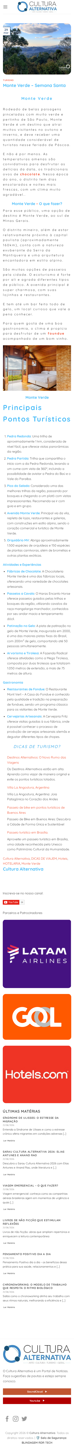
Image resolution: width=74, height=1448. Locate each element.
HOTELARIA (11, 863)
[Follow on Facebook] (7, 1419)
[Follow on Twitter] (24, 1419)
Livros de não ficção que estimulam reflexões (32, 1221)
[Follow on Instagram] (16, 1419)
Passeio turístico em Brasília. (27, 832)
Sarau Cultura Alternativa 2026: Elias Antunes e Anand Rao (34, 1153)
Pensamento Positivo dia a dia (27, 1254)
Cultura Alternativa (16, 858)
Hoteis (62, 858)
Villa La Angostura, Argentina (28, 787)
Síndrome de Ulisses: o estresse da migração (31, 1119)
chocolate (30, 174)
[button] (5, 7)
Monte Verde (31, 863)
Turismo (8, 80)
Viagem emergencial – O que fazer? (30, 1185)
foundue (56, 333)
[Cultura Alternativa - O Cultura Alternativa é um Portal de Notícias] (37, 6)
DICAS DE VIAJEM (44, 858)
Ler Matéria (9, 1140)
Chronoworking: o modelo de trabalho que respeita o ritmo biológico (35, 1286)
